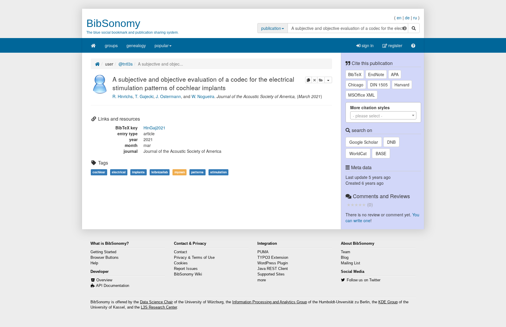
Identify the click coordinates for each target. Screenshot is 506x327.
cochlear (99, 172)
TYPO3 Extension (272, 258)
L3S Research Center (159, 307)
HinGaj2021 (154, 128)
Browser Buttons (104, 258)
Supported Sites (271, 274)
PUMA (263, 252)
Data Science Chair (156, 302)
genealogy (136, 45)
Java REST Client (272, 269)
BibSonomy (113, 23)
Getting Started (103, 252)
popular (162, 45)
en (399, 17)
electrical (119, 172)
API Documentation (112, 286)
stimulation (218, 172)
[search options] (405, 28)
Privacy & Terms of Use (194, 258)
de (407, 17)
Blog (344, 258)
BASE (381, 153)
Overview (104, 280)
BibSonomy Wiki (188, 274)
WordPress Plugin (272, 263)
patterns (197, 172)
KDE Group (388, 302)
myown (180, 172)
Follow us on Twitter (363, 280)
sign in (367, 45)
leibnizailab (159, 172)
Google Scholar (363, 142)
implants (138, 172)
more (261, 280)
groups (111, 45)
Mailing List (350, 263)
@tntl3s (126, 64)
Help (94, 263)
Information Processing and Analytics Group (269, 302)
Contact (180, 252)
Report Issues (186, 269)
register (394, 45)
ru (415, 17)
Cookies (181, 263)
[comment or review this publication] (356, 204)
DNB (391, 142)
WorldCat (358, 153)
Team (345, 252)
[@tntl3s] (100, 83)
